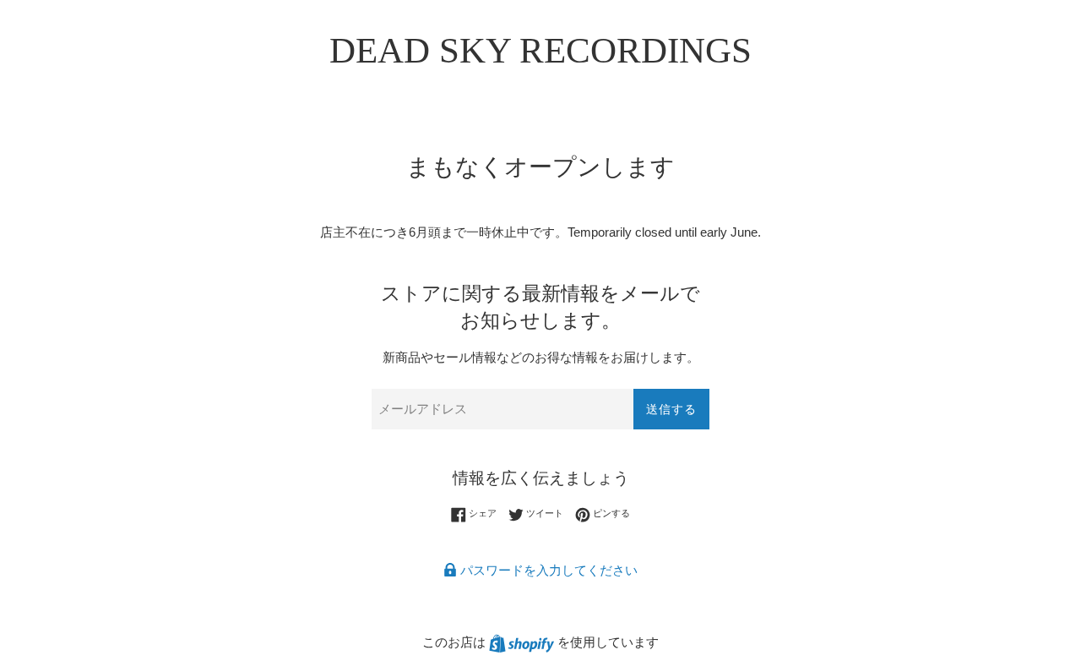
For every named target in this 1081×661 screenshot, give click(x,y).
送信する (671, 409)
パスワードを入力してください (547, 570)
